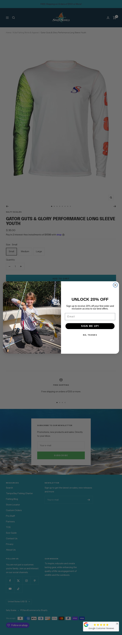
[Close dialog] (115, 285)
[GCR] (86, 624)
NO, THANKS (90, 335)
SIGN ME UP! (90, 326)
